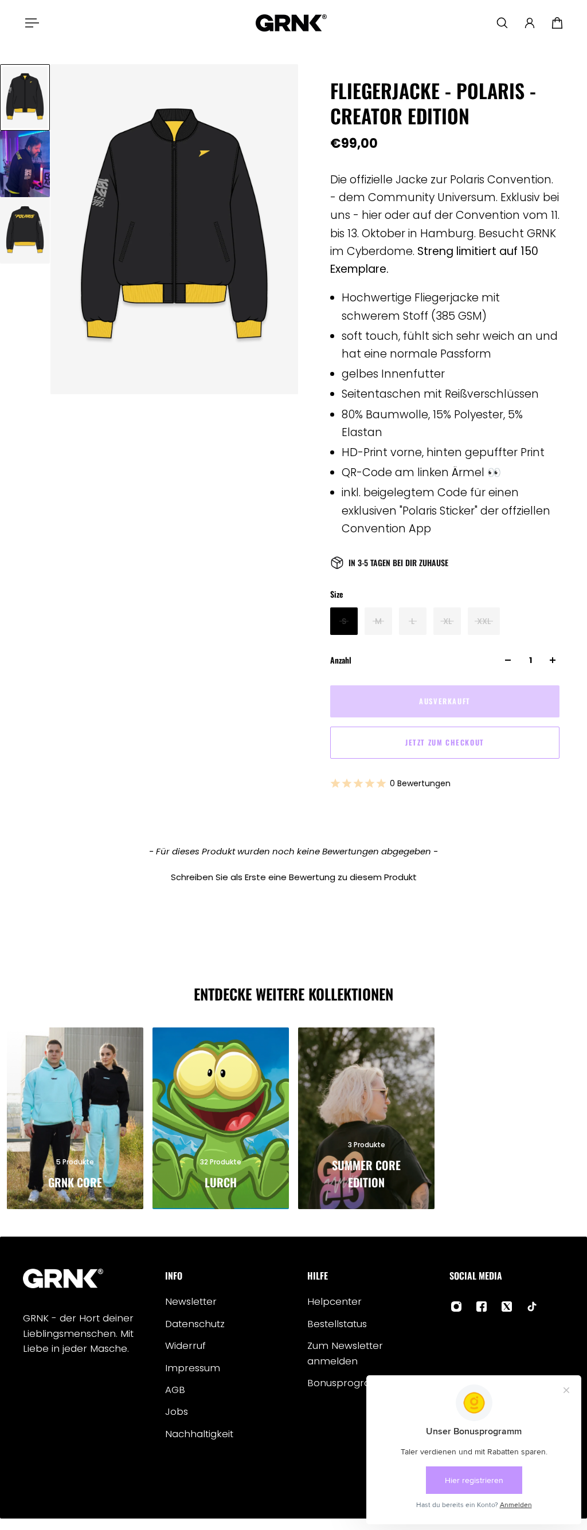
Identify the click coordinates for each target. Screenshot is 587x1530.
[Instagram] (456, 1306)
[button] (293, 875)
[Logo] (291, 22)
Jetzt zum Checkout (444, 742)
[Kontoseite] (529, 23)
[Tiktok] (532, 1306)
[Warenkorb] (557, 23)
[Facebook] (481, 1306)
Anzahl (340, 660)
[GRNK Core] (75, 1118)
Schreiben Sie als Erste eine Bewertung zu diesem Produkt (294, 877)
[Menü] (29, 23)
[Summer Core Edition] (366, 1118)
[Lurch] (220, 1118)
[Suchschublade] (502, 23)
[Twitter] (506, 1306)
